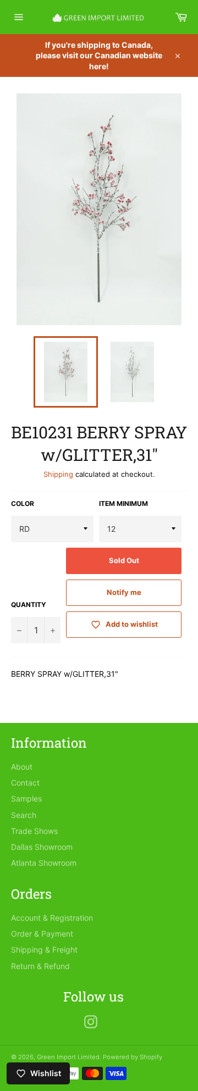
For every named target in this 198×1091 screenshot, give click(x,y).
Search (23, 815)
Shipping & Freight (44, 949)
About (21, 766)
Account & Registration (52, 917)
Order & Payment (42, 933)
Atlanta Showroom (43, 862)
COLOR (22, 503)
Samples (26, 798)
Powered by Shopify (132, 1057)
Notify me (124, 592)
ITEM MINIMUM (123, 503)
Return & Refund (40, 966)
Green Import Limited (68, 1057)
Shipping (58, 474)
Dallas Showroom (42, 846)
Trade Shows (34, 831)
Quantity (28, 604)
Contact (25, 782)
